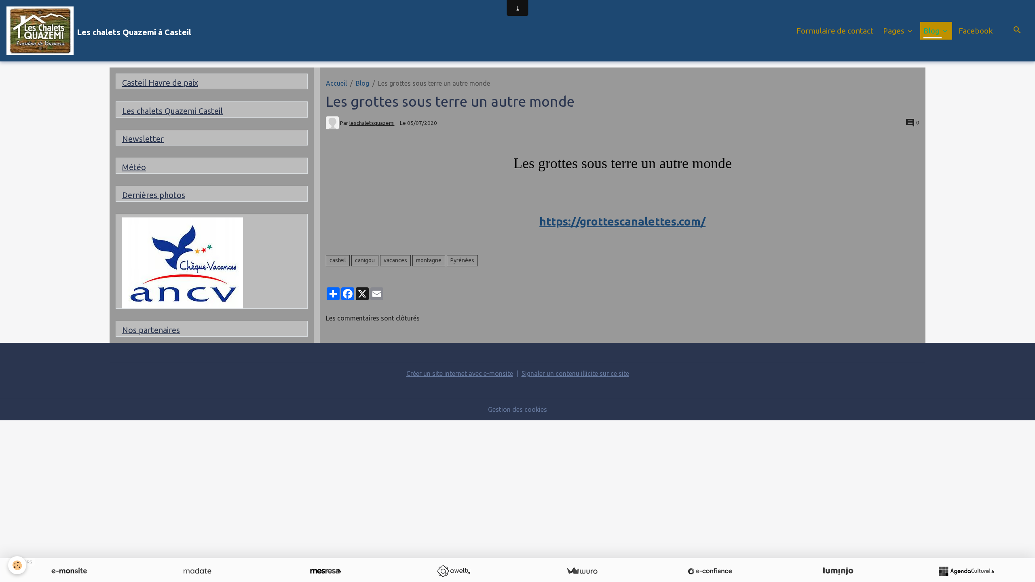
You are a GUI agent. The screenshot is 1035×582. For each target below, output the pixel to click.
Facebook (976, 30)
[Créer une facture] (581, 571)
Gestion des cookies (517, 409)
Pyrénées (462, 260)
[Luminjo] (838, 571)
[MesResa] (325, 571)
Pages (894, 30)
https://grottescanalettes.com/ (622, 221)
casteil (338, 260)
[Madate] (197, 571)
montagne (428, 260)
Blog (932, 30)
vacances (395, 260)
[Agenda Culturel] (966, 571)
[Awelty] (453, 571)
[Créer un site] (69, 571)
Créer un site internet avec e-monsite (459, 373)
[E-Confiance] (710, 571)
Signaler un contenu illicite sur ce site (575, 373)
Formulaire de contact (834, 30)
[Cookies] (17, 565)
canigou (365, 260)
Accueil (336, 83)
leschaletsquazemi (372, 123)
